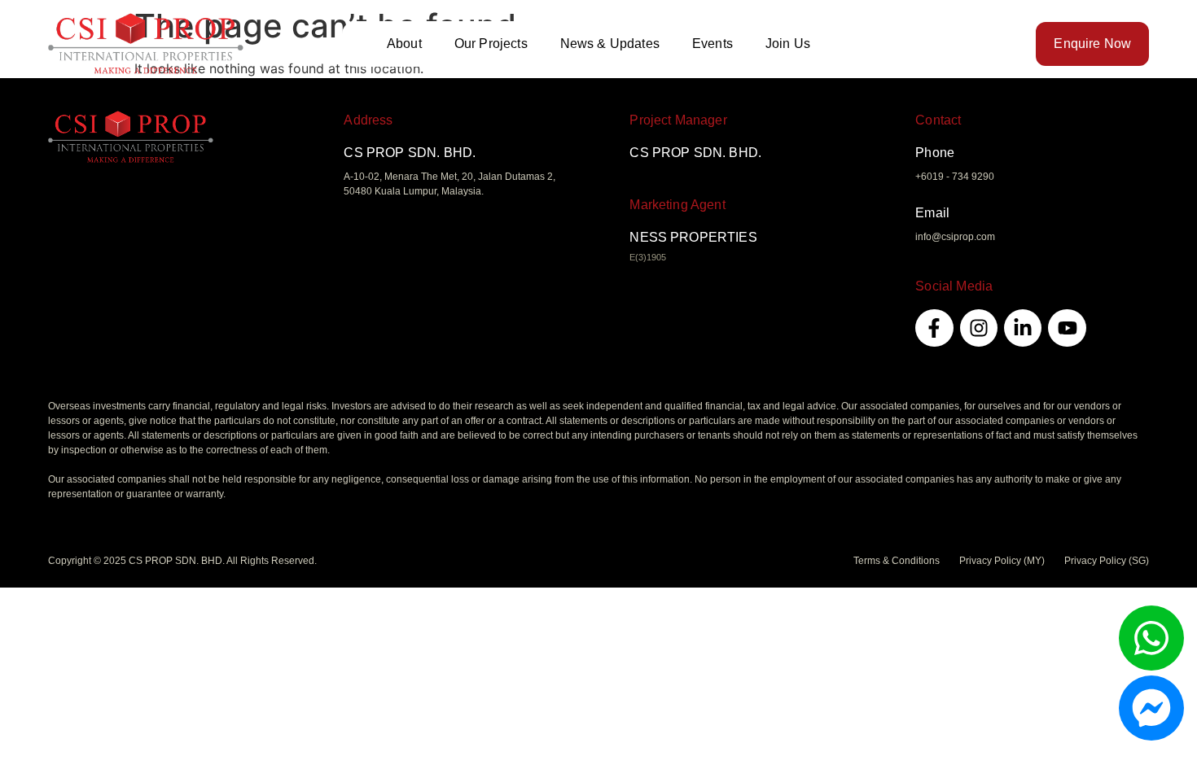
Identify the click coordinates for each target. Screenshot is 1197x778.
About (404, 43)
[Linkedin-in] (1022, 328)
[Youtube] (1066, 328)
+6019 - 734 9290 (954, 176)
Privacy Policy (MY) (1002, 560)
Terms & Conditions (896, 560)
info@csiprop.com (955, 237)
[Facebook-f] (934, 328)
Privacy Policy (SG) (1106, 560)
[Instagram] (979, 328)
